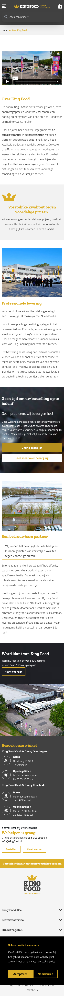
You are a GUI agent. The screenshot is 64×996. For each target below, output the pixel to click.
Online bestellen (32, 447)
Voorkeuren (45, 974)
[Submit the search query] (6, 16)
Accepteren (20, 974)
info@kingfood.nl (12, 841)
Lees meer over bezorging (32, 458)
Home (4, 30)
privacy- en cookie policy (42, 961)
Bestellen (11, 849)
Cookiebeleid (32, 990)
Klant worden (13, 671)
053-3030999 (35, 837)
